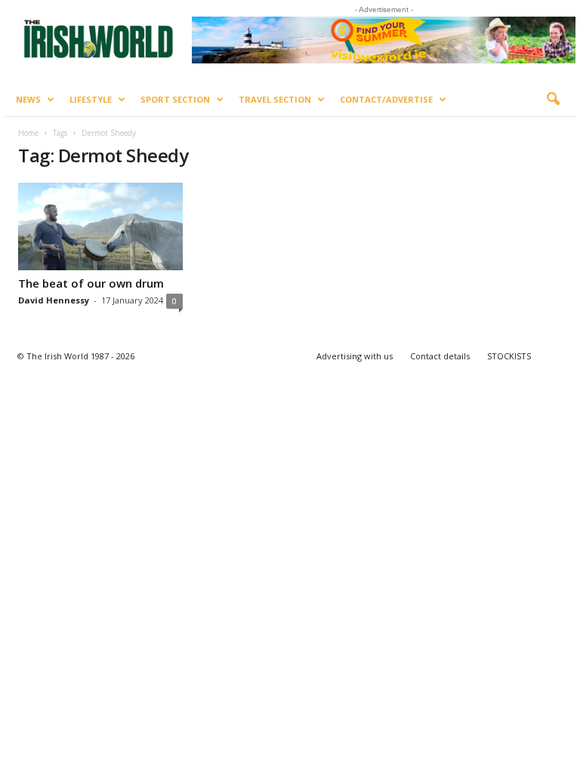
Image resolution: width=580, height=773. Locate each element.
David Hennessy (53, 300)
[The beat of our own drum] (100, 226)
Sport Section (175, 99)
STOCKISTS (509, 356)
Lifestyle (90, 99)
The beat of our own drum (91, 283)
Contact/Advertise (386, 99)
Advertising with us (354, 356)
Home (28, 133)
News (28, 99)
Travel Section (275, 99)
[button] (552, 99)
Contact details (440, 356)
